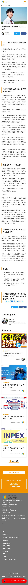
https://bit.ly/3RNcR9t (14, 301)
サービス (5, 534)
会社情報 (5, 551)
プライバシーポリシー (14, 573)
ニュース (5, 556)
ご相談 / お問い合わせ (9, 559)
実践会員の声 (6, 546)
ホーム (4, 5)
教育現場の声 (6, 543)
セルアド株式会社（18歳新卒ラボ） (13, 500)
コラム (9, 5)
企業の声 (5, 540)
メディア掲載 (6, 548)
